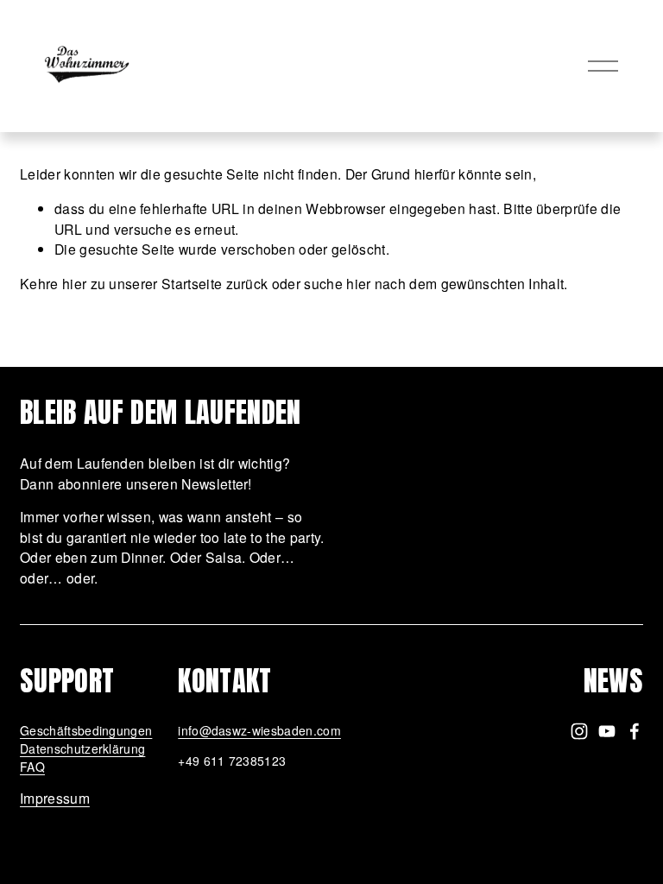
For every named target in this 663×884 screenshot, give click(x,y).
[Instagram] (579, 731)
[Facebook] (634, 731)
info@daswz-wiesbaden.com (259, 730)
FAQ (32, 766)
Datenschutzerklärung (82, 748)
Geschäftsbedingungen (86, 730)
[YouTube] (607, 731)
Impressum (55, 797)
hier (74, 283)
